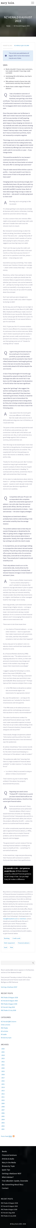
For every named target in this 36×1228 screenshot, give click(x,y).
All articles (4, 1031)
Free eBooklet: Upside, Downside (15, 1181)
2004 (3, 1119)
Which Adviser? (8, 1177)
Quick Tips (6, 1170)
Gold (5, 947)
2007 (3, 1110)
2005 (3, 1116)
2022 (3, 1062)
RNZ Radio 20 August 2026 (9, 997)
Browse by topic (6, 1038)
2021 (3, 1065)
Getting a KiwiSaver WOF (9, 987)
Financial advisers (23, 943)
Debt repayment (9, 943)
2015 (3, 1084)
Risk (11, 947)
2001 (3, 1129)
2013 (3, 1091)
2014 (3, 1087)
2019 (3, 1071)
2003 (3, 1123)
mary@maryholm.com (10, 919)
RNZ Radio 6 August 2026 (9, 1004)
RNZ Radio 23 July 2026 (8, 1010)
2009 (3, 1103)
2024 (3, 1055)
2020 (3, 1068)
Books (4, 1151)
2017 (3, 1078)
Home (8, 26)
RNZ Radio (4, 1028)
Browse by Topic (8, 1166)
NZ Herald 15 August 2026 (9, 1001)
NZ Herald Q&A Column (21, 45)
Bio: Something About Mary (12, 1184)
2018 (3, 1074)
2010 (3, 1100)
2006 (3, 1113)
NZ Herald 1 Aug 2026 (8, 1007)
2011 (3, 1097)
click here (23, 919)
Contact (5, 1188)
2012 (3, 1094)
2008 (3, 1107)
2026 (3, 1049)
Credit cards (16, 938)
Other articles (5, 1025)
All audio (4, 1034)
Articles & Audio (8, 1159)
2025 (3, 1052)
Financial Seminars (9, 1155)
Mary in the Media (9, 1162)
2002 (3, 1126)
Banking (7, 938)
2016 (3, 1081)
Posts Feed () (6, 1136)
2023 (3, 1058)
